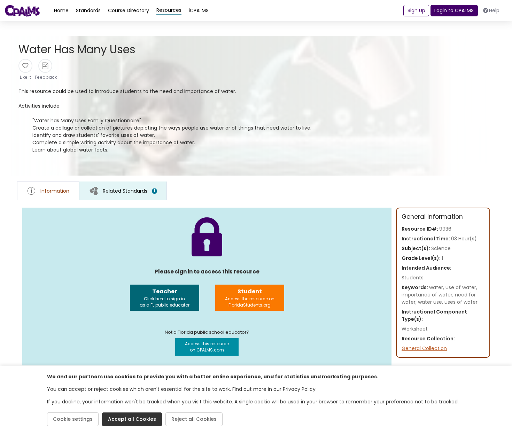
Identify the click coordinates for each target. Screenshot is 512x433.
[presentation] (123, 190)
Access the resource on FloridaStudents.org (249, 297)
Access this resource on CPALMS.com (207, 347)
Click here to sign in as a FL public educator (164, 297)
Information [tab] (54, 190)
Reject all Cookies (194, 419)
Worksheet (415, 328)
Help (494, 10)
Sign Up (416, 10)
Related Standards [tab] (129, 190)
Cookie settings (73, 419)
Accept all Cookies (132, 419)
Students (413, 277)
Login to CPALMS (454, 10)
